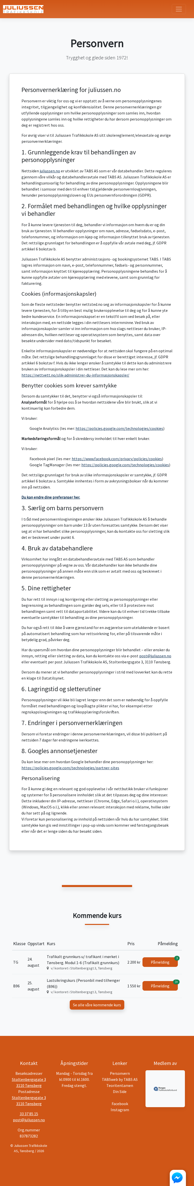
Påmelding (164, 961)
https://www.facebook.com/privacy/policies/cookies (117, 458)
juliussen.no (50, 170)
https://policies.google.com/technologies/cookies (119, 428)
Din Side (120, 1091)
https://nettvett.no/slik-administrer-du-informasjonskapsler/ (75, 375)
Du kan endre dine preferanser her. (50, 497)
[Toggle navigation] (179, 9)
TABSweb (110, 1079)
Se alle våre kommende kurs (97, 1004)
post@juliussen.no (155, 655)
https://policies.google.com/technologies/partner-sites (70, 767)
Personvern (120, 1073)
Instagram (120, 1109)
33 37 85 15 (29, 1113)
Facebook (120, 1103)
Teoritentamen (119, 1085)
